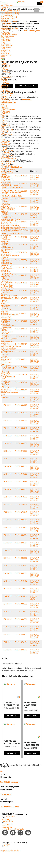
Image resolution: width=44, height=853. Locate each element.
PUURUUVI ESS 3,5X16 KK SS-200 (34, 208)
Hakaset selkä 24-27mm (10, 299)
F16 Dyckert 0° (6, 281)
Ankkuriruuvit (5, 144)
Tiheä (3, 60)
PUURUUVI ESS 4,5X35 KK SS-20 (34, 384)
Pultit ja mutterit (7, 332)
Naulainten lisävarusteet (9, 314)
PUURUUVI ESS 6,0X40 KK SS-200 (34, 560)
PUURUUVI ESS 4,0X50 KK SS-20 (34, 323)
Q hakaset (4, 88)
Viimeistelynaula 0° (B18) (10, 12)
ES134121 (7, 405)
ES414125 (7, 451)
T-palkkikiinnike (6, 327)
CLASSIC (4, 139)
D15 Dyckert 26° (7, 287)
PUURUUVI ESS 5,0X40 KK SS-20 (34, 475)
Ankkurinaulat (5, 9)
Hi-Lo (3, 58)
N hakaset (4, 87)
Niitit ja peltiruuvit (7, 342)
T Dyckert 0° (5, 292)
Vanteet (3, 329)
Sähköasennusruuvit (8, 170)
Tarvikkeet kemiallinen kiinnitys (12, 187)
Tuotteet (4, 4)
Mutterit (4, 337)
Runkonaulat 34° (6, 45)
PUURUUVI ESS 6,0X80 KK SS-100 (34, 621)
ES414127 (7, 474)
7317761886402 (21, 634)
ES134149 (7, 520)
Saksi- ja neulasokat (8, 377)
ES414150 (7, 527)
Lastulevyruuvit (6, 222)
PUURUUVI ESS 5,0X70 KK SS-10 (34, 514)
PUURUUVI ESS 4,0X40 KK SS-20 (34, 300)
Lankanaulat (5, 307)
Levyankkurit (5, 205)
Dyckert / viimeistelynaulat (10, 10)
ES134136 (7, 588)
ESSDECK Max (6, 141)
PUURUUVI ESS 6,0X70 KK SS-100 (34, 605)
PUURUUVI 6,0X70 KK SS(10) (34, 598)
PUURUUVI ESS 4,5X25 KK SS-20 (34, 353)
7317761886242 (21, 428)
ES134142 (7, 428)
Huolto (3, 396)
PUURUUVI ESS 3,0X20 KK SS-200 (34, 200)
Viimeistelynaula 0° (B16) (10, 14)
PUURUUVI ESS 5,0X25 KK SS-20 (34, 437)
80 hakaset (5, 82)
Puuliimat (4, 246)
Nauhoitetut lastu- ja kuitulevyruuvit (14, 227)
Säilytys (3, 380)
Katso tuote (12, 716)
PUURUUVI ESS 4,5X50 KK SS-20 (34, 414)
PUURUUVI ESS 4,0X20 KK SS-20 (34, 254)
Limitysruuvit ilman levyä (9, 351)
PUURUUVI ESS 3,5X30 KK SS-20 (34, 231)
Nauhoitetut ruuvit (7, 162)
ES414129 (7, 497)
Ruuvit (3, 340)
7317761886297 (21, 489)
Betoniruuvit (5, 178)
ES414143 (7, 436)
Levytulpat (4, 206)
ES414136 (7, 581)
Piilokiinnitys (5, 143)
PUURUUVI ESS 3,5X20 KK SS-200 (34, 223)
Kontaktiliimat (5, 240)
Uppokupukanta (6, 135)
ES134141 (7, 634)
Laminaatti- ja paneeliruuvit (10, 219)
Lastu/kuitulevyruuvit (8, 221)
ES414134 (7, 550)
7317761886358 (21, 558)
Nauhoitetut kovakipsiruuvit (11, 225)
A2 (1, 74)
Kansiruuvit (5, 136)
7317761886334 (21, 535)
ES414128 (7, 481)
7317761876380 (21, 550)
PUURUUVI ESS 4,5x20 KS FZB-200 (34, 346)
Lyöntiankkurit (6, 184)
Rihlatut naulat (6, 310)
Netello (6, 846)
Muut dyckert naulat (8, 18)
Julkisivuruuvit (5, 146)
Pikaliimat (4, 244)
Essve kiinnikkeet (7, 93)
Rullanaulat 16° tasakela (9, 21)
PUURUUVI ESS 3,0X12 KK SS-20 (34, 177)
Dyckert (3, 278)
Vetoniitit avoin (6, 362)
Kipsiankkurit (5, 203)
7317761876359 (21, 474)
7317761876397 (21, 565)
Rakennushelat (6, 318)
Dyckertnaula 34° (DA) (9, 17)
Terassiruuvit (5, 72)
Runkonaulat (5, 37)
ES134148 (7, 504)
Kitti (2, 236)
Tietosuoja (6, 844)
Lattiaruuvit (5, 157)
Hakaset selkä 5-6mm (9, 295)
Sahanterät (5, 375)
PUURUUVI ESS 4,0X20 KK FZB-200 (35, 261)
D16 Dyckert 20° (7, 284)
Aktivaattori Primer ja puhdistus (12, 233)
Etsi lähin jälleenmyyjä (10, 782)
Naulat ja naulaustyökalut (10, 256)
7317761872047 (21, 512)
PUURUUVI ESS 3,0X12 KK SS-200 (34, 185)
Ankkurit (3, 174)
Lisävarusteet (6, 254)
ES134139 (7, 650)
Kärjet (3, 370)
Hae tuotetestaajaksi (9, 807)
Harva (3, 57)
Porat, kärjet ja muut (8, 367)
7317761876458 (21, 627)
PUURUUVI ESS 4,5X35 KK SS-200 (34, 391)
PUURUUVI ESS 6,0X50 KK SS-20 (34, 567)
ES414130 (7, 512)
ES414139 (7, 642)
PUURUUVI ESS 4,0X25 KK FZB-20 (34, 269)
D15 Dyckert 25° (7, 286)
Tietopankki (5, 385)
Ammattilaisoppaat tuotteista (13, 829)
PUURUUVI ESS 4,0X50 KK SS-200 (34, 330)
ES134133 (7, 543)
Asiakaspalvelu (7, 821)
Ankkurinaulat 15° (7, 275)
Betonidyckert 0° (7, 291)
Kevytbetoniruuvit (7, 181)
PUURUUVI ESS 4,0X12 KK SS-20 (34, 239)
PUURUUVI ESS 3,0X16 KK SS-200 (34, 193)
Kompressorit (6, 316)
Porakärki (4, 149)
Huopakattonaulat (7, 36)
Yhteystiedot (5, 397)
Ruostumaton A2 (7, 130)
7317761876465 (21, 436)
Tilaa (1, 771)
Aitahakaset (5, 80)
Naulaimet (4, 313)
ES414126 (7, 458)
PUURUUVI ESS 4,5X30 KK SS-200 (34, 376)
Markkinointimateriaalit (9, 388)
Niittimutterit (5, 353)
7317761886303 (21, 504)
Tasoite (3, 252)
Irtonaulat (4, 300)
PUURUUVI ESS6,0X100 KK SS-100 (34, 651)
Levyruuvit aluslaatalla (9, 345)
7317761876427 (21, 611)
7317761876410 (21, 596)
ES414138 (7, 611)
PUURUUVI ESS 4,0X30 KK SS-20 (34, 284)
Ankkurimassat (6, 176)
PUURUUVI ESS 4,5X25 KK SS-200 (34, 361)
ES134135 (7, 573)
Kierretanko (5, 335)
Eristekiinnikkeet (6, 179)
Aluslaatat (4, 334)
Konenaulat (5, 7)
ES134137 (7, 604)
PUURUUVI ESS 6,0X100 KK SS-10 (35, 644)
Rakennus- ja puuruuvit (9, 95)
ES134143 (7, 443)
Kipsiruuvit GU (6, 213)
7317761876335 (21, 451)
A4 (1, 76)
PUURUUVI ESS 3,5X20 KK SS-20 (34, 216)
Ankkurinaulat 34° (7, 265)
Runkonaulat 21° (6, 39)
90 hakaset (5, 84)
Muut (2, 61)
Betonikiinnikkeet (7, 173)
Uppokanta (5, 98)
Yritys (3, 394)
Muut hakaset (5, 92)
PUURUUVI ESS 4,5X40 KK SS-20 (34, 399)
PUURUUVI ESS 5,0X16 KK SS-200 (34, 430)
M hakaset (4, 85)
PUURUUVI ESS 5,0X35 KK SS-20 (34, 460)
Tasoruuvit (4, 198)
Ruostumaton (5, 26)
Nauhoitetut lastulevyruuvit (10, 229)
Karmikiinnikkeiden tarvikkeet (11, 197)
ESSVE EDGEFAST (7, 268)
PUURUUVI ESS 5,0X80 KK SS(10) (34, 529)
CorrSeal (4, 106)
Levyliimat (4, 241)
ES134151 (7, 535)
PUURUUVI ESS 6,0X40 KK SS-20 (34, 552)
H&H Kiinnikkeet (6, 6)
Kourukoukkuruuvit (7, 155)
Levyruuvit (4, 343)
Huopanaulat (5, 305)
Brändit (3, 383)
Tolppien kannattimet (8, 326)
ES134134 (7, 558)
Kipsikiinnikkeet (6, 201)
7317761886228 (21, 405)
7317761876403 (21, 581)
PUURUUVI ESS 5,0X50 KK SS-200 (34, 491)
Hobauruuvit (5, 211)
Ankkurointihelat (6, 319)
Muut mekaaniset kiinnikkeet (11, 186)
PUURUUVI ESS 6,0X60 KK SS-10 (34, 582)
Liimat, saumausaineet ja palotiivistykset (15, 230)
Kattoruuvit (5, 152)
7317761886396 (21, 619)
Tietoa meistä (7, 824)
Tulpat (3, 189)
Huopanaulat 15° (7, 276)
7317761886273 (21, 466)
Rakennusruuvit (6, 165)
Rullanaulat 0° (5, 271)
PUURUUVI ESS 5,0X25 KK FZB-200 (35, 445)
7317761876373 (21, 497)
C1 (1, 103)
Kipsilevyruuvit (6, 55)
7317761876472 (21, 527)
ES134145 (7, 466)
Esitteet (4, 386)
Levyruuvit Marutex (8, 350)
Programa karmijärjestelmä (11, 195)
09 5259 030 (10, 816)
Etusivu (3, 2)
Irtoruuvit (4, 71)
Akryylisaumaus (6, 232)
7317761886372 (21, 588)
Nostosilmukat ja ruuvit (9, 338)
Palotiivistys (5, 243)
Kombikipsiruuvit (7, 216)
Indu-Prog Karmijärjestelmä (11, 192)
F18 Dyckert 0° (6, 279)
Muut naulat (5, 311)
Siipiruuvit (4, 168)
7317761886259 (21, 443)
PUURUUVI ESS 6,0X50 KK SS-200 (34, 575)
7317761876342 (21, 458)
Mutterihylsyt (5, 373)
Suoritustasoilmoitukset (9, 393)
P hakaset (4, 90)
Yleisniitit (4, 364)
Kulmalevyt (5, 322)
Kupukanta (4, 123)
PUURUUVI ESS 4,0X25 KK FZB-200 (35, 277)
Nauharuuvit (5, 53)
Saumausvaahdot (7, 249)
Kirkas (3, 25)
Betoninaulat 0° (6, 267)
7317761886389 (21, 604)
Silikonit (3, 251)
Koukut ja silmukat (7, 369)
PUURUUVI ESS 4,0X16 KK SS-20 (34, 246)
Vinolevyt (4, 330)
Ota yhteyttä (5, 794)
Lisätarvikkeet (6, 365)
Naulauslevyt (5, 324)
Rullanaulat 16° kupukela (9, 28)
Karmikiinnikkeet (6, 190)
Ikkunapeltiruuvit (6, 171)
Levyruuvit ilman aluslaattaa (11, 346)
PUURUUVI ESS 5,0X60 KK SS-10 (34, 498)
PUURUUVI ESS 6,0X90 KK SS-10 (34, 628)
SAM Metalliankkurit (8, 208)
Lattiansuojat (5, 372)
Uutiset (3, 389)
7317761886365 (21, 573)
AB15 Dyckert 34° (7, 289)
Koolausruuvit (6, 154)
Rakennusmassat (7, 248)
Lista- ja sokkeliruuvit (8, 158)
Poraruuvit (4, 354)
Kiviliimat (4, 238)
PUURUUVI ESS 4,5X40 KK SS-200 (34, 407)
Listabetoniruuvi (6, 182)
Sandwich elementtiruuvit (10, 166)
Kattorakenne (6, 321)
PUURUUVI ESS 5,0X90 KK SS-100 (34, 537)
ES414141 (7, 627)
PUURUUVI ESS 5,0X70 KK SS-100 (34, 521)
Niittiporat (4, 357)
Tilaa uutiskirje (15, 850)
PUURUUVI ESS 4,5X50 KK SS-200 (34, 422)
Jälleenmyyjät (5, 381)
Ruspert (4, 68)
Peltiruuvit (4, 356)
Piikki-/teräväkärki (7, 150)
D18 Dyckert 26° (7, 283)
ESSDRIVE (4, 101)
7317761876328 (21, 413)
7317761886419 (21, 650)
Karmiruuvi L (5, 193)
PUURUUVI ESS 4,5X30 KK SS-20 (34, 368)
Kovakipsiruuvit (6, 217)
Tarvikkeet (4, 69)
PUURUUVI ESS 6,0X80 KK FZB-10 (34, 613)
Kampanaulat (5, 308)
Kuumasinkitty (6, 23)
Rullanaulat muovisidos (9, 34)
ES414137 (7, 596)
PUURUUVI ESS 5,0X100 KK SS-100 (35, 544)
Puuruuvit (4, 63)
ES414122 (7, 413)
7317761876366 (21, 481)
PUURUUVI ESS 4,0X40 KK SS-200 (34, 307)
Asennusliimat (6, 235)
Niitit (2, 359)
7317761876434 (21, 642)
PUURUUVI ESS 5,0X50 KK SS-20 (34, 483)
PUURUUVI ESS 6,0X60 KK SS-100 (34, 590)
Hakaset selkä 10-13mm (10, 297)
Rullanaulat (4, 20)
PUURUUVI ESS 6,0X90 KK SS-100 (34, 636)
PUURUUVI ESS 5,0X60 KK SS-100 (34, 506)
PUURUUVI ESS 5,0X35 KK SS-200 (34, 468)
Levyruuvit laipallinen (8, 348)
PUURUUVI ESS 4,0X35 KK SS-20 (34, 292)
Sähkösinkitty (5, 50)
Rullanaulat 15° (6, 273)
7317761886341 (21, 543)
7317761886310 (21, 520)
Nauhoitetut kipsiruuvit (9, 224)
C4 (1, 109)
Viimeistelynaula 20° (8, 15)
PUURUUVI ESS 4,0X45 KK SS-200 (34, 315)
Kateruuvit (4, 147)
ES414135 (7, 565)
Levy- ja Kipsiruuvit (8, 209)
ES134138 (7, 619)
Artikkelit (4, 391)
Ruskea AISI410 (6, 77)
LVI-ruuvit (4, 160)
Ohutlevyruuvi (6, 163)
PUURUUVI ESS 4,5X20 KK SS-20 (34, 338)
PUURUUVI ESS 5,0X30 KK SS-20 (34, 453)
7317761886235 (21, 420)
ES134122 (7, 420)
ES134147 (7, 489)
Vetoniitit (4, 361)
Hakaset (4, 79)
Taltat (3, 378)
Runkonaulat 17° (6, 260)
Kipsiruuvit (4, 214)
